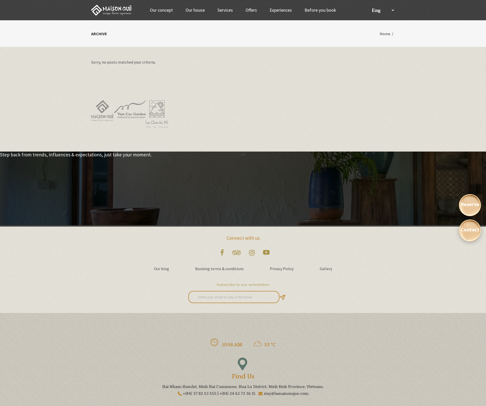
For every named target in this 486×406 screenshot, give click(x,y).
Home (385, 33)
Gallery (326, 268)
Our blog (161, 268)
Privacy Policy (282, 268)
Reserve (470, 204)
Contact (470, 229)
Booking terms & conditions (219, 268)
